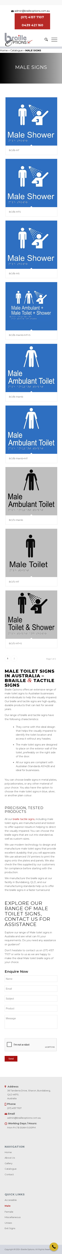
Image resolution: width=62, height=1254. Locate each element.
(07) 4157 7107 (32, 17)
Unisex (8, 1222)
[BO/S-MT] (31, 553)
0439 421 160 (32, 25)
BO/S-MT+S (15, 643)
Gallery (8, 1163)
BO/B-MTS (15, 211)
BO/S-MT (14, 581)
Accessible (11, 1200)
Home (4, 50)
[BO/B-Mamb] (31, 368)
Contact (9, 1174)
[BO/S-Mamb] (31, 491)
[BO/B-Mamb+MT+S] (31, 306)
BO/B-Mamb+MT (18, 458)
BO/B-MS (14, 273)
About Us (10, 1157)
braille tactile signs (23, 819)
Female (9, 1211)
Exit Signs (10, 1228)
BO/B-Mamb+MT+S (19, 335)
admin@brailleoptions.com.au (32, 10)
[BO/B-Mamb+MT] (31, 430)
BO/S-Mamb (16, 520)
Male (8, 1205)
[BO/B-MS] (31, 245)
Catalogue (16, 50)
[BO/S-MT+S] (31, 615)
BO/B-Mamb (16, 396)
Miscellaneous (12, 1217)
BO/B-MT (14, 150)
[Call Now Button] (54, 1247)
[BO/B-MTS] (31, 183)
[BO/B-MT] (31, 121)
